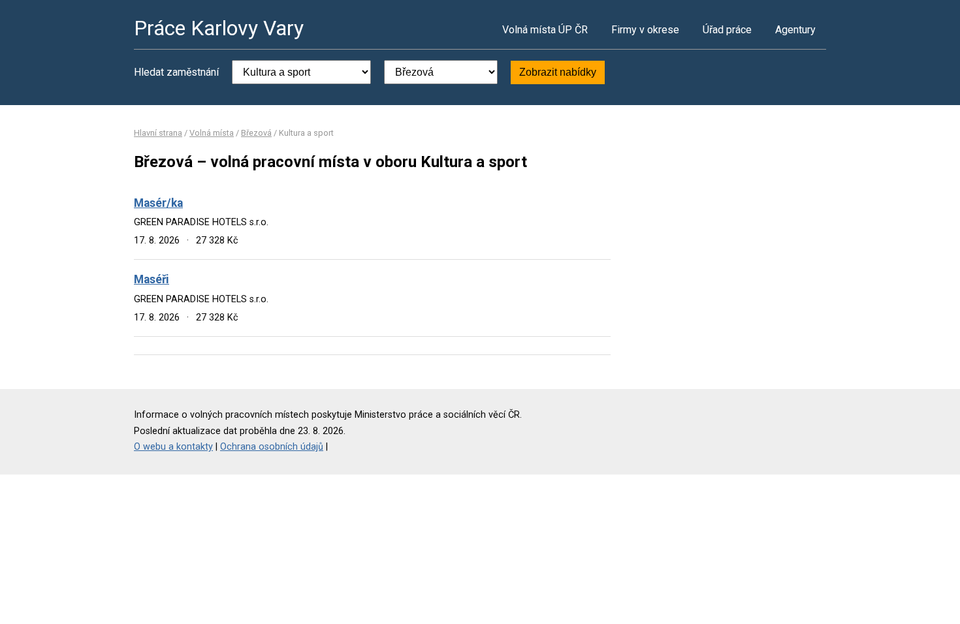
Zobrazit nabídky (557, 72)
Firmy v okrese (645, 29)
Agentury (795, 29)
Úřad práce (727, 29)
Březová (256, 133)
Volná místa (211, 133)
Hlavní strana (158, 133)
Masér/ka (158, 203)
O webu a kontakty (173, 446)
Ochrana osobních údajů (271, 446)
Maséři (151, 279)
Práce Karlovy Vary (219, 28)
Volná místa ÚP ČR (545, 29)
